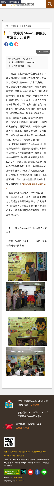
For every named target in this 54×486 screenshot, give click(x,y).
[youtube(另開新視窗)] (30, 472)
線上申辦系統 (9, 456)
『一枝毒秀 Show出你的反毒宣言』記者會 (26, 35)
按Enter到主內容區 (10, 2)
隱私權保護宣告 (10, 452)
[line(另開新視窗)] (44, 472)
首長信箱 (20, 456)
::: (2, 20)
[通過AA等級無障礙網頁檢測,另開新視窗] (12, 472)
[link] (6, 44)
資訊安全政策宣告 (39, 452)
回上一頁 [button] (44, 51)
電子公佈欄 (26, 26)
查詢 (50, 4)
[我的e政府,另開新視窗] (23, 472)
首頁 (6, 26)
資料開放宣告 (24, 452)
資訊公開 (15, 26)
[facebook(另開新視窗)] (37, 472)
